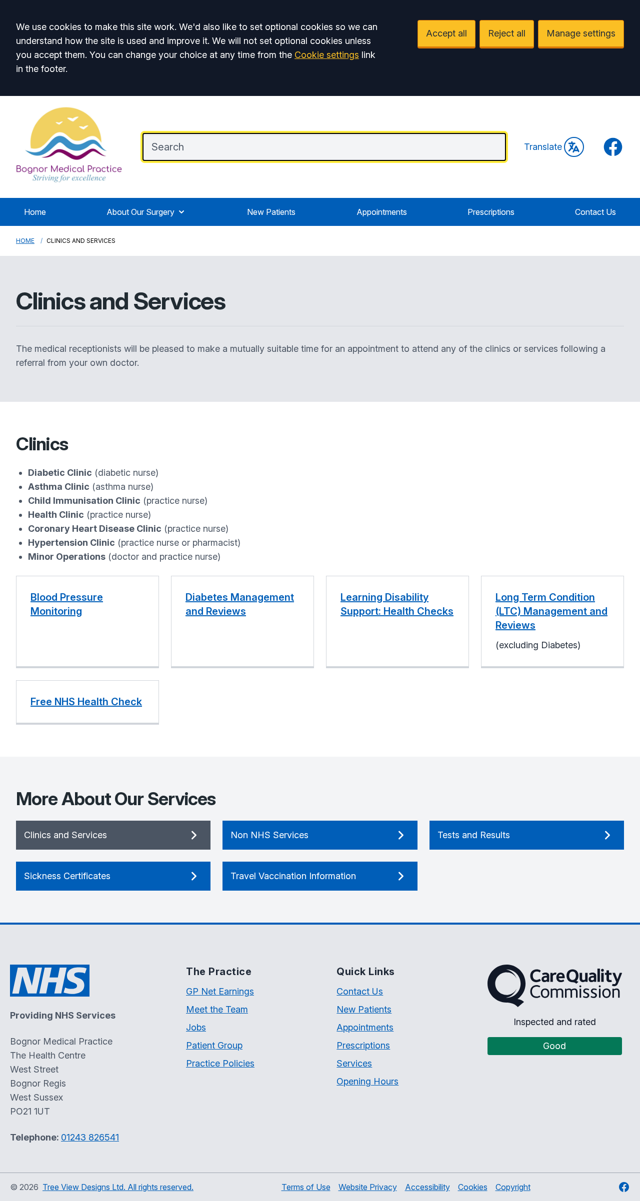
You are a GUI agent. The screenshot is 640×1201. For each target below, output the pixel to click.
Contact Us (595, 212)
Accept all (446, 33)
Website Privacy (367, 1187)
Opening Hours (367, 1081)
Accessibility (427, 1187)
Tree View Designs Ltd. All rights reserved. (118, 1187)
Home (35, 212)
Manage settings (581, 33)
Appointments (381, 212)
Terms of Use (306, 1187)
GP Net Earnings (220, 991)
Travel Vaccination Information (293, 876)
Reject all (507, 33)
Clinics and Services (65, 835)
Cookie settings (326, 54)
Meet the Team (217, 1009)
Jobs (196, 1027)
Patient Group (214, 1045)
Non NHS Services (269, 835)
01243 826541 (90, 1137)
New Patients (271, 212)
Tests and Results (474, 835)
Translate (543, 146)
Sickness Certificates (67, 876)
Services (354, 1063)
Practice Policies (220, 1063)
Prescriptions (491, 212)
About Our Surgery (140, 212)
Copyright (513, 1187)
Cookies (473, 1187)
